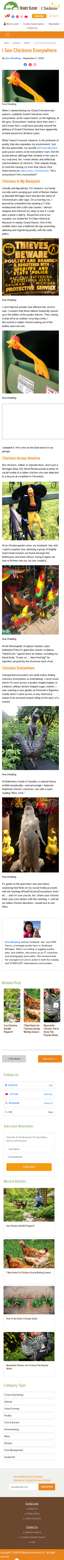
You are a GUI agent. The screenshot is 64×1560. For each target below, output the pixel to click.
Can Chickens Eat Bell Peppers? (20, 1225)
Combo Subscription (33, 24)
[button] (56, 1005)
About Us (33, 1508)
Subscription (47, 1487)
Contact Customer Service (33, 1537)
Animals (16, 43)
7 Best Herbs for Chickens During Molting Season (28, 1272)
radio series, (34, 170)
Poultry (27, 43)
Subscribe (39, 16)
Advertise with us (33, 1532)
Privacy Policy (33, 1513)
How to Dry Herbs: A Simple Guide (21, 1318)
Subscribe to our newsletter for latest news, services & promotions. (26, 1139)
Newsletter (54, 24)
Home (6, 43)
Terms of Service (33, 1518)
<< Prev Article (14, 1058)
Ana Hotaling (13, 58)
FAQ (33, 1542)
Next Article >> (50, 1058)
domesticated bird (47, 147)
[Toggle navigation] (7, 34)
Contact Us (32, 28)
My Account (12, 24)
